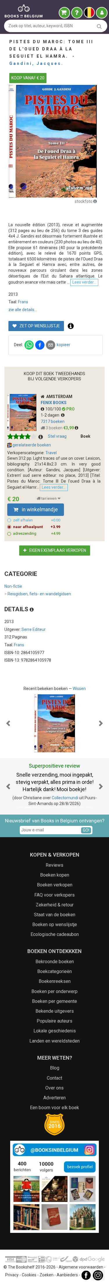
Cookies (29, 1275)
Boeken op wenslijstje (54, 924)
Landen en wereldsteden (54, 1041)
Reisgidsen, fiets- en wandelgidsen (37, 594)
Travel (51, 452)
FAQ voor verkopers (54, 895)
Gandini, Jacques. (36, 63)
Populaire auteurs (54, 1021)
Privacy (12, 1275)
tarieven (49, 498)
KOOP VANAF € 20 (27, 78)
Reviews (54, 865)
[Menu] (102, 13)
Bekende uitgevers (54, 1011)
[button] (8, 723)
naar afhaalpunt (36, 527)
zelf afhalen (36, 520)
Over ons (54, 1088)
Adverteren (54, 1097)
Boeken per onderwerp (54, 991)
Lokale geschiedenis (54, 1031)
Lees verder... (84, 282)
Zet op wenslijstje (39, 326)
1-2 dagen (51, 415)
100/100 (53, 409)
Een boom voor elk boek (54, 1107)
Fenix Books (54, 402)
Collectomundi (65, 797)
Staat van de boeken (54, 914)
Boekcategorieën (54, 971)
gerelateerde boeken (31, 445)
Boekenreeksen (55, 981)
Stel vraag (57, 436)
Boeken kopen (54, 875)
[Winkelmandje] (64, 13)
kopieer (63, 344)
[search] (99, 26)
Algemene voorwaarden (81, 1267)
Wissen (79, 688)
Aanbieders (67, 1275)
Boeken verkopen (54, 885)
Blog (54, 1068)
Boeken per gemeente (54, 1001)
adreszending (36, 533)
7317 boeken (53, 421)
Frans (23, 302)
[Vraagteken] (77, 13)
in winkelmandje (39, 509)
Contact (54, 1078)
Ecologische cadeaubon (55, 934)
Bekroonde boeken (54, 961)
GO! (86, 830)
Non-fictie (13, 586)
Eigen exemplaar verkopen (57, 550)
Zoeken (46, 1275)
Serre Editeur (34, 629)
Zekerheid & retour (55, 905)
